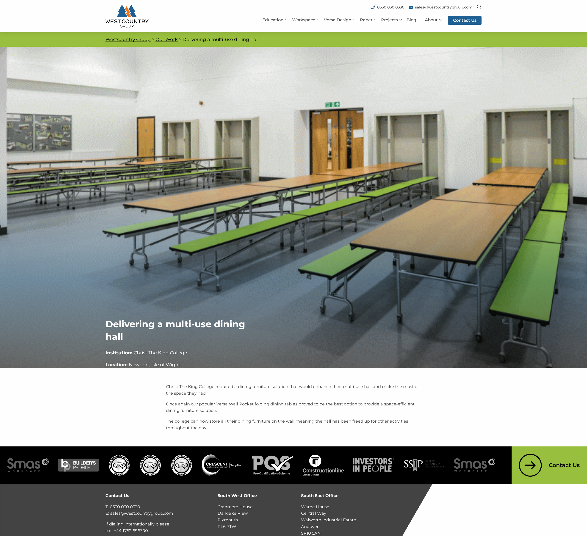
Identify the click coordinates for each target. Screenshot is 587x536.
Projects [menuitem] (389, 19)
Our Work (166, 39)
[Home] (127, 15)
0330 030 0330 (125, 506)
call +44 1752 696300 (126, 530)
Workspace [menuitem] (303, 19)
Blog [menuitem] (411, 19)
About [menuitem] (431, 19)
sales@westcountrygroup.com (141, 513)
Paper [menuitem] (366, 19)
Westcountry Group (128, 39)
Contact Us (564, 465)
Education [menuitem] (272, 19)
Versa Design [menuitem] (337, 19)
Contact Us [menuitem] (464, 20)
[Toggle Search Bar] (479, 7)
